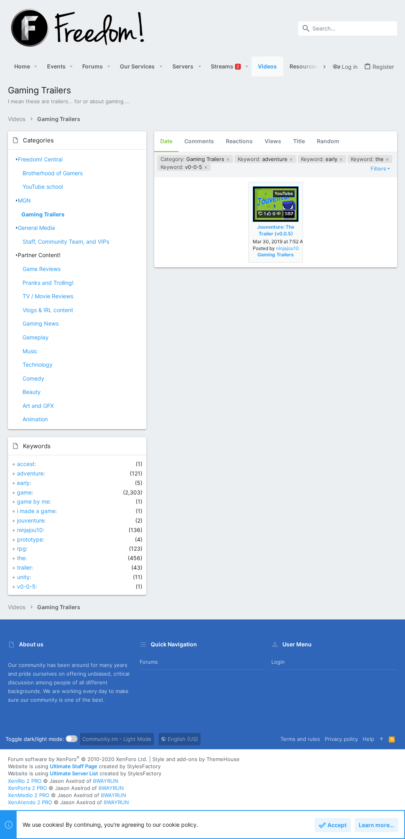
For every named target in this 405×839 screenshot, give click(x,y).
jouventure (30, 520)
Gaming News (41, 323)
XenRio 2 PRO (25, 781)
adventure (30, 473)
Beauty (32, 391)
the (21, 558)
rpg (21, 548)
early (23, 482)
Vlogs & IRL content (48, 310)
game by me (33, 501)
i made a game (36, 511)
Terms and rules (300, 739)
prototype (30, 539)
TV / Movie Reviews (48, 296)
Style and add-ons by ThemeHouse (196, 759)
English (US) (182, 739)
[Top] (381, 739)
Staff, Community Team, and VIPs (66, 241)
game (24, 492)
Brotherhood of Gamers (53, 173)
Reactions (239, 141)
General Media (36, 227)
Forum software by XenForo (78, 759)
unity (23, 577)
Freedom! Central (40, 159)
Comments (199, 141)
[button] (36, 66)
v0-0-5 (26, 586)
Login (278, 662)
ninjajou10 (30, 530)
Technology (38, 364)
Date (166, 141)
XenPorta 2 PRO (27, 788)
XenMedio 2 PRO (28, 795)
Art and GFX (38, 405)
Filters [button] (378, 168)
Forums (149, 662)
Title (299, 141)
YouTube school (43, 186)
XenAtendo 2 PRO (30, 802)
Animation (35, 419)
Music (30, 351)
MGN (24, 200)
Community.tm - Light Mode (116, 739)
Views (273, 141)
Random (328, 141)
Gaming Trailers (42, 214)
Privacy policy (341, 739)
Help (368, 739)
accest (25, 463)
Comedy (33, 378)
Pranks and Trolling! (48, 282)
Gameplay (36, 337)
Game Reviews (42, 268)
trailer (24, 567)
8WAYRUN (105, 781)
